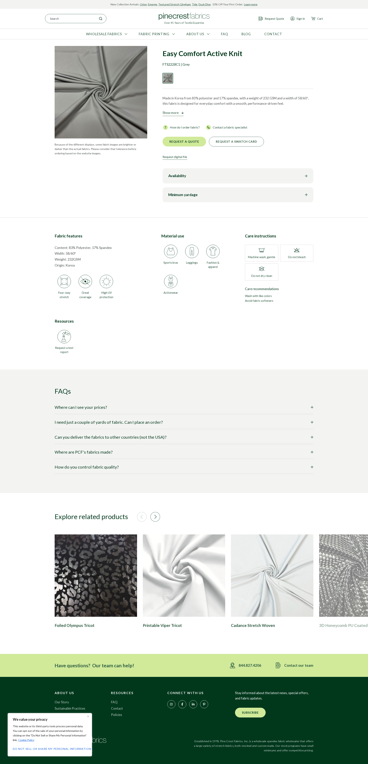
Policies (116, 715)
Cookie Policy (26, 740)
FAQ (114, 702)
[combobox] (70, 18)
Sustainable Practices (70, 708)
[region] (50, 734)
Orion (143, 4)
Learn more (250, 4)
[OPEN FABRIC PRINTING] (173, 34)
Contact (117, 708)
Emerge (152, 4)
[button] (142, 517)
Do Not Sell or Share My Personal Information (50, 748)
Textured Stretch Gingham (174, 4)
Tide (194, 4)
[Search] (100, 18)
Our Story (62, 702)
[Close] (88, 716)
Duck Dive (205, 4)
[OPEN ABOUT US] (207, 34)
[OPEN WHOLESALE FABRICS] (125, 34)
